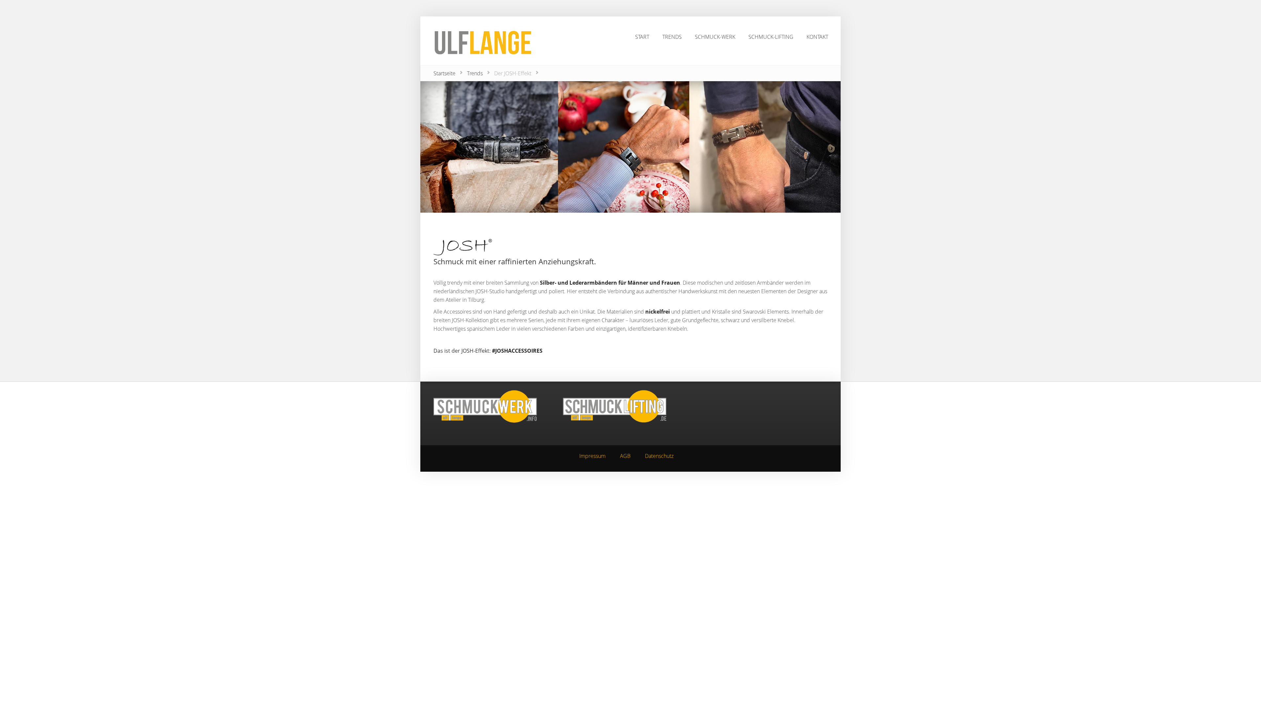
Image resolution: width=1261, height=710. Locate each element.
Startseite (444, 73)
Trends (475, 73)
